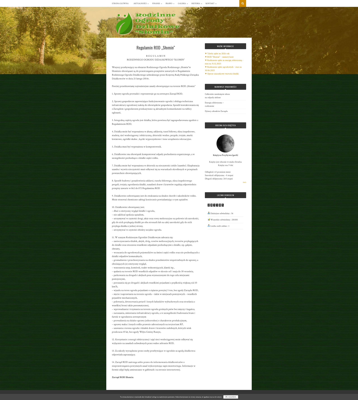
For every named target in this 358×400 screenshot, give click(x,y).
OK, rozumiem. (230, 397)
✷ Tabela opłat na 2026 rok (217, 53)
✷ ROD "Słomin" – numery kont (219, 56)
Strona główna (120, 3)
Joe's (244, 182)
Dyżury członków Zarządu (216, 111)
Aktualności (140, 3)
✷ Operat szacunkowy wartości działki (222, 73)
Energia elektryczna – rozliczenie (214, 104)
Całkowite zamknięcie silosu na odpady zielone (217, 96)
